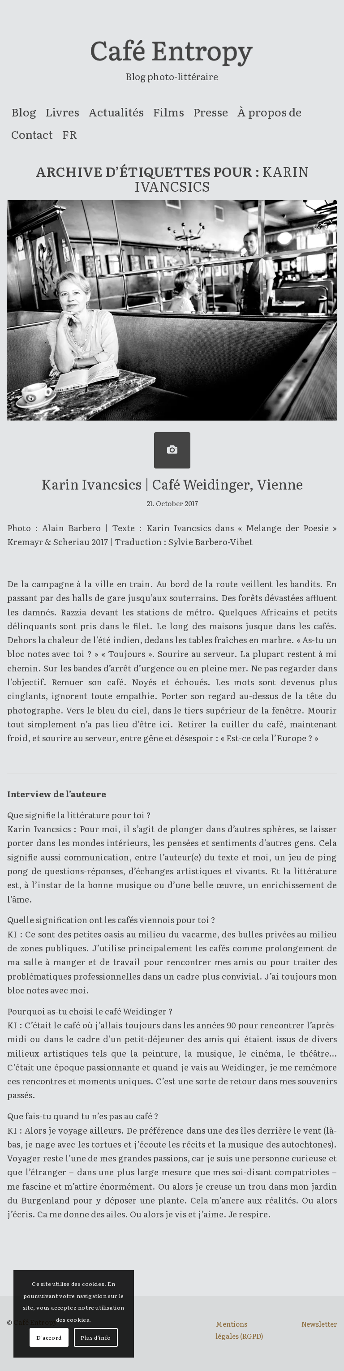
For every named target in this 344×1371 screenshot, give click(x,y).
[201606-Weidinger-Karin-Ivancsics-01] (172, 450)
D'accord (49, 1337)
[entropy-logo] (172, 55)
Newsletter (319, 1324)
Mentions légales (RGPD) (239, 1330)
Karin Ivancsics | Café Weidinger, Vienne (172, 484)
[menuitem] (24, 112)
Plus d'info (96, 1337)
